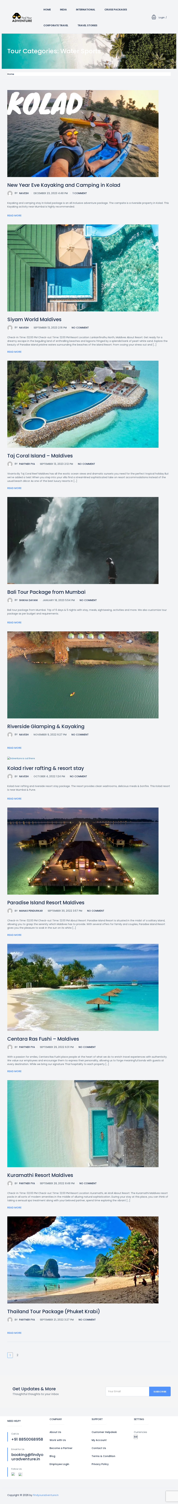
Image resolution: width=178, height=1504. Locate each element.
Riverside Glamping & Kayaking (45, 726)
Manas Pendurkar (29, 910)
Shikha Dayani (26, 600)
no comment (80, 327)
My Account (99, 1440)
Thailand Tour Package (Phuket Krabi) (53, 1311)
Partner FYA (25, 463)
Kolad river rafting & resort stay (45, 768)
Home (47, 9)
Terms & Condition (103, 1456)
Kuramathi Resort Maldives (40, 1175)
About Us (55, 1432)
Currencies (140, 1432)
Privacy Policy (100, 1464)
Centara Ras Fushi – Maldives (43, 1039)
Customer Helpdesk (104, 1432)
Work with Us (58, 1440)
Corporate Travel (55, 25)
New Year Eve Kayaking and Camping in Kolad (63, 185)
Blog (52, 1456)
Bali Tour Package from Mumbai (46, 592)
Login (162, 17)
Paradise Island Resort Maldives (45, 902)
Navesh (22, 193)
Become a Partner (61, 1448)
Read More (14, 215)
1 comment (80, 193)
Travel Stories (87, 25)
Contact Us (99, 1448)
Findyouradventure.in (46, 1495)
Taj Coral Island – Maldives (40, 455)
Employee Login (59, 1464)
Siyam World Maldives (34, 319)
